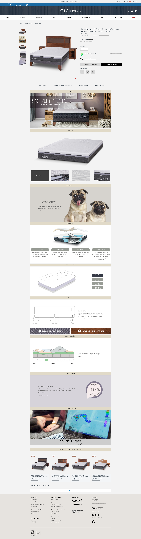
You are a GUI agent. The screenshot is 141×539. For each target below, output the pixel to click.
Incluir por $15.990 (90, 55)
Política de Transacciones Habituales (37, 504)
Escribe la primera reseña (104, 35)
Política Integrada (34, 501)
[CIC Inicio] (69, 10)
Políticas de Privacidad (55, 501)
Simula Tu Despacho (90, 59)
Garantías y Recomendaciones (57, 506)
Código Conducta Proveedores (36, 508)
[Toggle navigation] (7, 10)
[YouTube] (95, 514)
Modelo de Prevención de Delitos (37, 509)
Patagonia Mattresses (35, 515)
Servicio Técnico (54, 513)
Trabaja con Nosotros (35, 511)
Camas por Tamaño (28, 23)
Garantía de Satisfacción (55, 502)
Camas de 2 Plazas (37, 23)
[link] (134, 17)
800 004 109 (94, 500)
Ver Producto (34, 480)
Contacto (53, 518)
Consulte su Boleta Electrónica (57, 516)
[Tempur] (18, 4)
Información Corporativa (35, 502)
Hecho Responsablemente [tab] (62, 85)
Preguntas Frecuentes (55, 515)
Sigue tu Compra (54, 499)
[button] (132, 11)
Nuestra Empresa (34, 499)
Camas (20, 23)
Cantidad (82, 46)
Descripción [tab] (83, 85)
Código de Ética (34, 506)
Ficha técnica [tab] (99, 85)
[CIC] (9, 4)
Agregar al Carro (91, 64)
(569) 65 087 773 (99, 508)
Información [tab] (41, 85)
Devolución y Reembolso (56, 504)
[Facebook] (93, 514)
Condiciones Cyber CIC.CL (56, 520)
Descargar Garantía (43, 395)
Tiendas (32, 513)
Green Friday (53, 523)
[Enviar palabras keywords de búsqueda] (128, 11)
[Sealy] (27, 4)
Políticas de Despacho (55, 508)
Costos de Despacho (55, 511)
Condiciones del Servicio (116, 53)
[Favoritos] (75, 78)
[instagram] (88, 71)
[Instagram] (98, 514)
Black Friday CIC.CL (55, 522)
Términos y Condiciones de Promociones (58, 509)
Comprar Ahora (111, 64)
